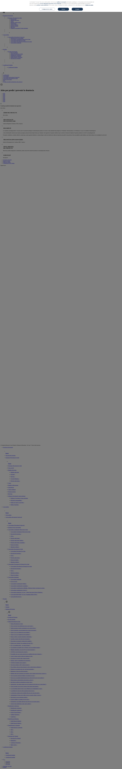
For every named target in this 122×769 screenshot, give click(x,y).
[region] (61, 6)
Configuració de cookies (47, 9)
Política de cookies (89, 5)
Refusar (63, 9)
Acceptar (77, 9)
